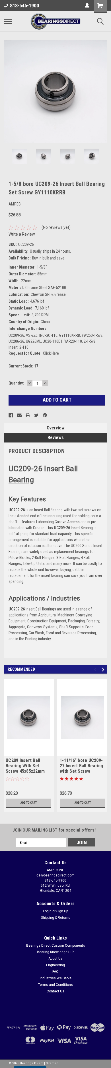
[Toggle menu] (8, 21)
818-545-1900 (24, 6)
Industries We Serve (55, 978)
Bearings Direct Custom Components (55, 946)
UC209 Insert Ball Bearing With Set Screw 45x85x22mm (25, 766)
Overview (56, 428)
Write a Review (22, 234)
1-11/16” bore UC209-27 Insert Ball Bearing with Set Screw (81, 766)
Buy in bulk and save (48, 258)
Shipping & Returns (55, 918)
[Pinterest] (45, 415)
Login (47, 911)
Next (102, 91)
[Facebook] (11, 415)
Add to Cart (28, 802)
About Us (55, 959)
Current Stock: (23, 366)
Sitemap (52, 1063)
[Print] (28, 415)
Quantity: (16, 383)
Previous (8, 91)
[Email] (19, 415)
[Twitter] (36, 415)
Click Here (51, 353)
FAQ (55, 972)
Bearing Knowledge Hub (55, 952)
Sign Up (62, 911)
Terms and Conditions (55, 985)
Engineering (55, 965)
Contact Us (55, 991)
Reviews (56, 437)
